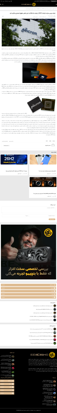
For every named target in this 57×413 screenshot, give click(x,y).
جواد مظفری (19, 173)
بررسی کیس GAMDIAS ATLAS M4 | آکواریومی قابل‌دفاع (44, 309)
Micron (54, 141)
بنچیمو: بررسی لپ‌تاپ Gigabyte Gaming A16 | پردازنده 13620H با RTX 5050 (41, 316)
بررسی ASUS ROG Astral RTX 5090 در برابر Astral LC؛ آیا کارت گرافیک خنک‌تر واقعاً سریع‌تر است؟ (48, 385)
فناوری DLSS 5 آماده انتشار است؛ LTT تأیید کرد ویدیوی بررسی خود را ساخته (41, 329)
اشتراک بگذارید (4, 141)
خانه (55, 8)
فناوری (53, 8)
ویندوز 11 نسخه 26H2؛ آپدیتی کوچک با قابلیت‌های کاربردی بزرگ (16, 171)
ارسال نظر (10, 141)
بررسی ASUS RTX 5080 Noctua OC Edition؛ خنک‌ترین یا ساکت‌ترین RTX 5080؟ (41, 336)
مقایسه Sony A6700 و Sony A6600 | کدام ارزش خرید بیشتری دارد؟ (44, 193)
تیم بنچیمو (48, 173)
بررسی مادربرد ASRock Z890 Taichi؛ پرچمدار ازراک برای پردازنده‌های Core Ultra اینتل (48, 397)
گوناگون (34, 16)
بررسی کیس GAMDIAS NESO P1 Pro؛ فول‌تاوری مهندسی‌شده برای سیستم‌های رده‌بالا (48, 389)
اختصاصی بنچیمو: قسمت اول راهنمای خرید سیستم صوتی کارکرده (43, 312)
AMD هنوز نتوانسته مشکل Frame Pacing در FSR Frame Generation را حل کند (38, 1)
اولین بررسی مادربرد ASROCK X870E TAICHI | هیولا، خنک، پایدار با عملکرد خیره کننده (47, 401)
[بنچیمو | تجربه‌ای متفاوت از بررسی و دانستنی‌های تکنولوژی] (28, 4)
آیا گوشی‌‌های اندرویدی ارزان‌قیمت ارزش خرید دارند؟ (47, 171)
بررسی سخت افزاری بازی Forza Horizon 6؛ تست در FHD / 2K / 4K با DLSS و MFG (47, 393)
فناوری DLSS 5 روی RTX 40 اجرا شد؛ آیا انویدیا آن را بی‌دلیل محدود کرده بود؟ (41, 332)
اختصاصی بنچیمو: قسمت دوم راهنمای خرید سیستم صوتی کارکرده (43, 305)
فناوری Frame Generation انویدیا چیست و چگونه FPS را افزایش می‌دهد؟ (42, 343)
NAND (50, 141)
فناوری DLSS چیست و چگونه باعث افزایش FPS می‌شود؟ (5, 375)
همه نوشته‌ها (6, 145)
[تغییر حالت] (2, 4)
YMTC (47, 141)
